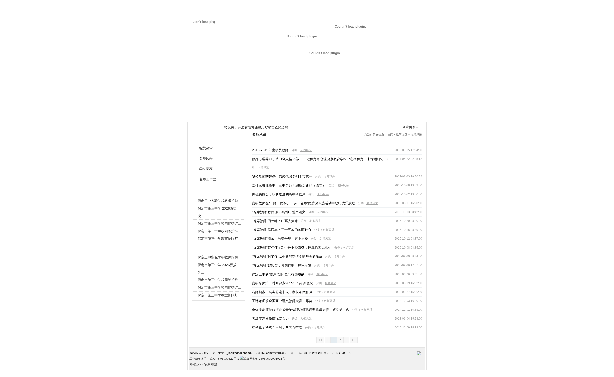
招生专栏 (394, 117)
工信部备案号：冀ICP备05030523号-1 (214, 358)
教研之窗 (263, 117)
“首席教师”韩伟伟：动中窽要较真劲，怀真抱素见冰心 (291, 247)
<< (320, 340)
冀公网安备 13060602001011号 (264, 358)
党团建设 (350, 117)
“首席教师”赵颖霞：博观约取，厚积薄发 (281, 265)
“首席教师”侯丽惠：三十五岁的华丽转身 (281, 230)
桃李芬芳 (372, 117)
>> (353, 340)
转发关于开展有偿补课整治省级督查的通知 (256, 127)
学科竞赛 (206, 169)
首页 (390, 134)
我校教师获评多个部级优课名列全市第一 (282, 176)
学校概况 (198, 117)
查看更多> (410, 127)
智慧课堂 (206, 148)
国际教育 (307, 117)
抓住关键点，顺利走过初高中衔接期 (279, 194)
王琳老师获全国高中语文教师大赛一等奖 (282, 301)
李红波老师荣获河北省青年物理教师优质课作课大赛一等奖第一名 (300, 310)
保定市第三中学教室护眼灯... (219, 239)
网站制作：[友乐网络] (203, 364)
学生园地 (329, 117)
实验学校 (416, 117)
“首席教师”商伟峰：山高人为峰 (275, 221)
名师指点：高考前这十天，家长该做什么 (282, 292)
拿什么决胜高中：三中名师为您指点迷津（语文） (289, 185)
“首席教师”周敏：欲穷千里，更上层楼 (280, 239)
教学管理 (241, 117)
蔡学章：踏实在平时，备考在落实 (277, 327)
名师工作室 (207, 179)
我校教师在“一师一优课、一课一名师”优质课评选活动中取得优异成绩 (303, 203)
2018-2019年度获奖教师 (270, 150)
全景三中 (219, 117)
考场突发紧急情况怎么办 (270, 319)
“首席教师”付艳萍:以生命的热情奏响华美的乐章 (287, 256)
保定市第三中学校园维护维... (219, 223)
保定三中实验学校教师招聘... (219, 201)
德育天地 (285, 117)
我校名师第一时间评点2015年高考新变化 (282, 283)
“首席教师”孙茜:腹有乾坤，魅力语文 (279, 212)
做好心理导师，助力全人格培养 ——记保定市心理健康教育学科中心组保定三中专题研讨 (318, 159)
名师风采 (416, 134)
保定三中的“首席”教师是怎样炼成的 (278, 274)
